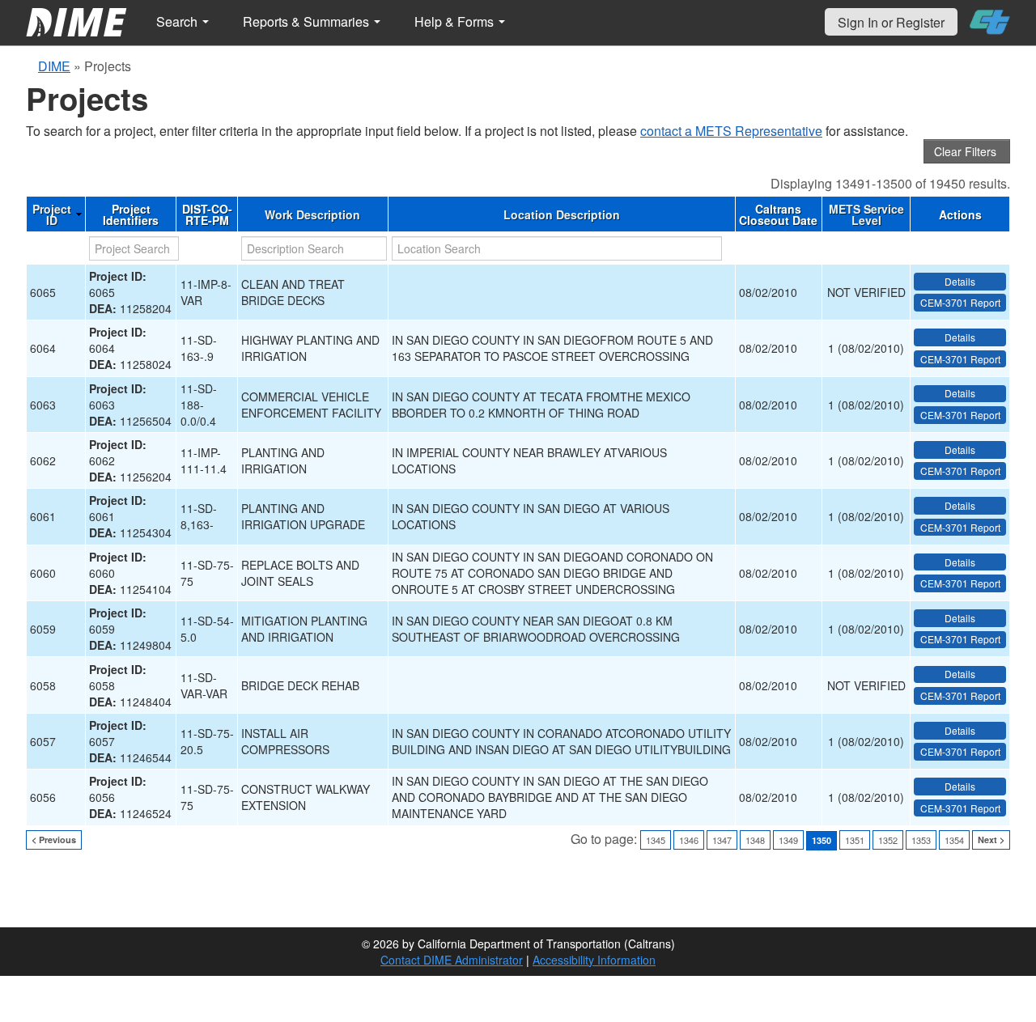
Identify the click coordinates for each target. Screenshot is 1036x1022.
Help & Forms (455, 21)
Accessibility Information (594, 960)
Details (960, 281)
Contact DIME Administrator (451, 960)
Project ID (51, 214)
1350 (821, 840)
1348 (755, 839)
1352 (888, 839)
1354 (954, 839)
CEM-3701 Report (960, 302)
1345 (655, 839)
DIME (54, 66)
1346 (688, 839)
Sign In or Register (891, 22)
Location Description (561, 214)
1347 (722, 839)
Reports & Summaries (307, 21)
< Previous (54, 839)
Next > (991, 839)
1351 (854, 839)
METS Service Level (866, 214)
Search (178, 21)
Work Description (312, 214)
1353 (921, 839)
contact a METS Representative (731, 130)
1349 (788, 839)
